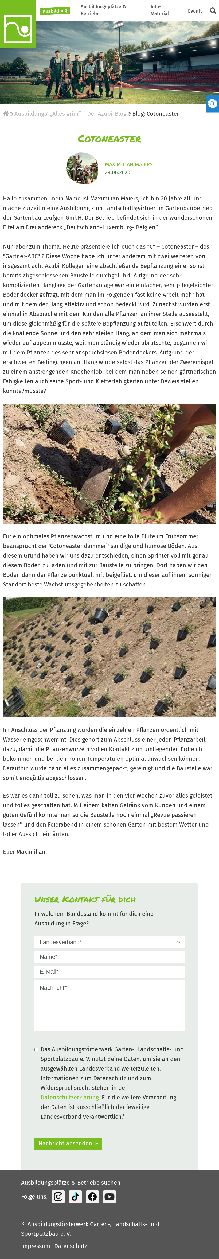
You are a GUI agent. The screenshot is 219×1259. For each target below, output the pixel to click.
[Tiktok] (75, 1196)
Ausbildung (55, 11)
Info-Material (160, 10)
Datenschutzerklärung (70, 1097)
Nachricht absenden (65, 1143)
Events (195, 11)
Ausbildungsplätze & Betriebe (103, 10)
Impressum (35, 1246)
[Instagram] (58, 1196)
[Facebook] (92, 1196)
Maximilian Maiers (129, 164)
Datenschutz (70, 1246)
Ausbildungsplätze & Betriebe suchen (70, 1182)
